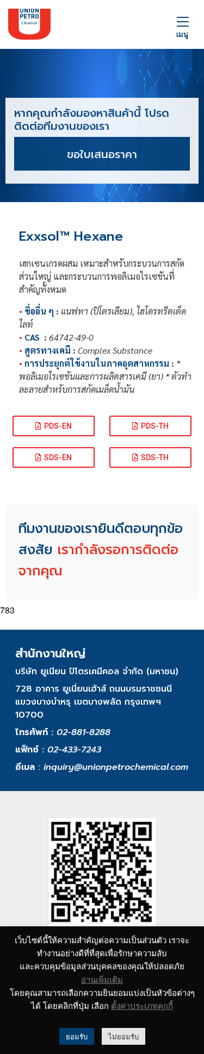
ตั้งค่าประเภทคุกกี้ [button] (142, 1005)
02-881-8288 (83, 732)
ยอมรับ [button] (77, 1036)
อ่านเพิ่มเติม (102, 980)
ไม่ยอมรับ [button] (123, 1036)
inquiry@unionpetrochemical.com (116, 767)
